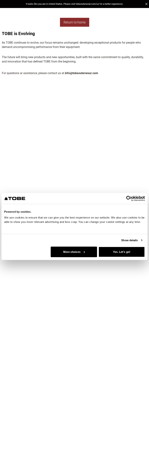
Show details (129, 240)
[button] (74, 4)
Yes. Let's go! (121, 251)
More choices (71, 251)
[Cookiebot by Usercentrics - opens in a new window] (129, 198)
